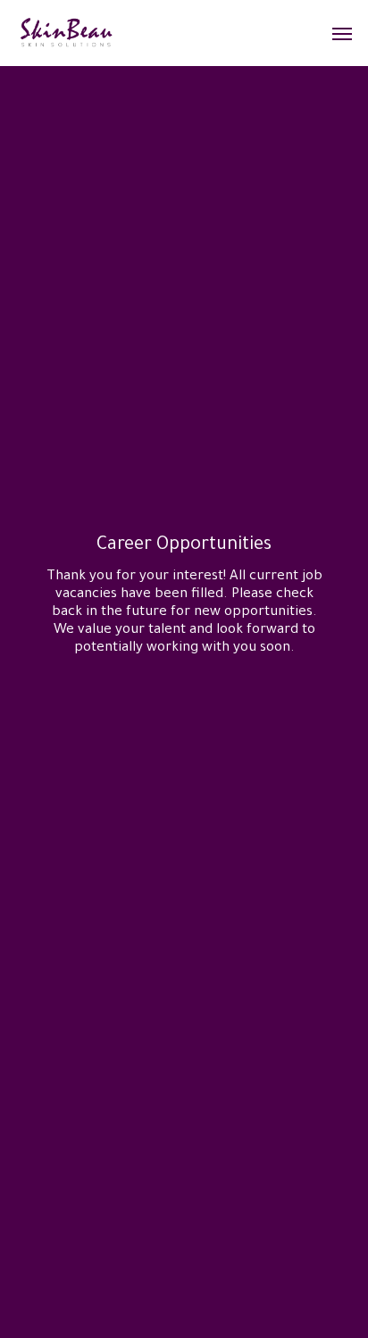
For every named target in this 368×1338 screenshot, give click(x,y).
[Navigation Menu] (342, 33)
